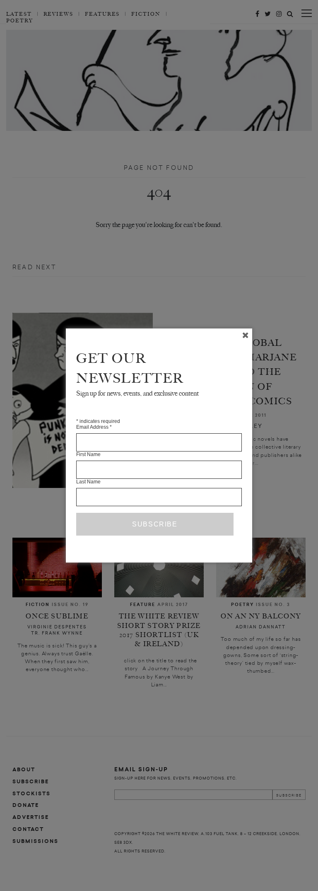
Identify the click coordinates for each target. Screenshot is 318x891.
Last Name (88, 482)
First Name (88, 454)
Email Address (94, 427)
